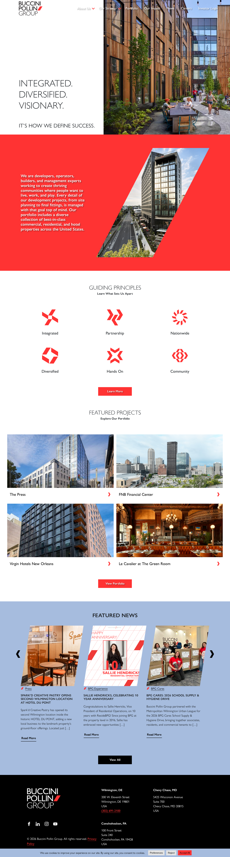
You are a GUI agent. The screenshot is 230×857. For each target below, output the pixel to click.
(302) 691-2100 (110, 811)
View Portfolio (115, 583)
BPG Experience (98, 688)
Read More (28, 738)
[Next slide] (212, 654)
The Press (18, 494)
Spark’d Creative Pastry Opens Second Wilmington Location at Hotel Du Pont (47, 699)
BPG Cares (157, 688)
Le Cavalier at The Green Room (144, 563)
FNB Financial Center (136, 494)
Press (28, 688)
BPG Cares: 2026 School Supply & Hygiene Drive (172, 697)
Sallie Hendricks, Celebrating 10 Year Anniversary (111, 697)
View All (115, 760)
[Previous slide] (18, 654)
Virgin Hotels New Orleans (31, 563)
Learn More (115, 391)
